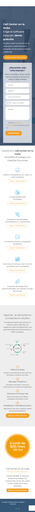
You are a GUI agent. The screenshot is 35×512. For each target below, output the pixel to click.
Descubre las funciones (15, 57)
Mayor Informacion (17, 181)
